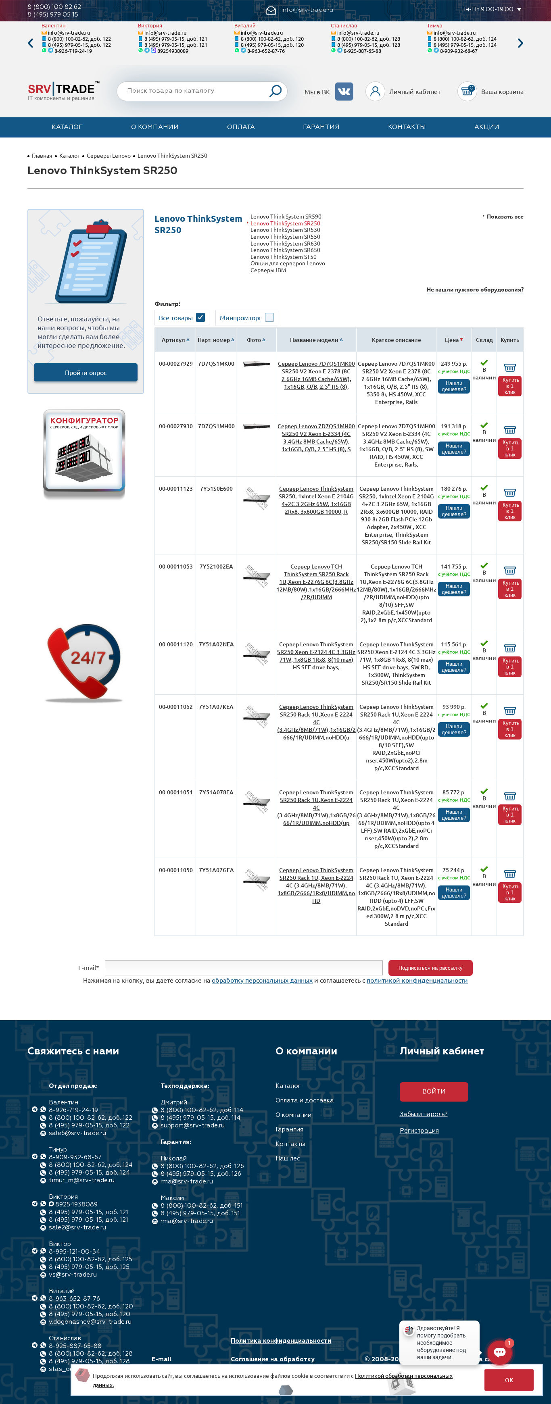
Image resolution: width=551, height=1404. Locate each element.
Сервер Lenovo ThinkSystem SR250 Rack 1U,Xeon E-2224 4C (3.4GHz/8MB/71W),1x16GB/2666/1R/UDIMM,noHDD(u (316, 722)
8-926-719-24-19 (73, 51)
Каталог (67, 127)
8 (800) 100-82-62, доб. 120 (272, 38)
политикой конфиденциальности (417, 980)
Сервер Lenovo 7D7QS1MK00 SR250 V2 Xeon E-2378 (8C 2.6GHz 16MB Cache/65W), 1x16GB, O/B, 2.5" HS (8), (316, 375)
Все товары (176, 317)
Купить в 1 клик (511, 386)
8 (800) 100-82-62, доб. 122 (79, 38)
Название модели (314, 340)
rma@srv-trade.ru (187, 1182)
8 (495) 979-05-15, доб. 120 (272, 44)
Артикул (173, 340)
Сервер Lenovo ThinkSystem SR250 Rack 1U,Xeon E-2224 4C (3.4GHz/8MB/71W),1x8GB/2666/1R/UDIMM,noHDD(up (316, 807)
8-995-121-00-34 (74, 1252)
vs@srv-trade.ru (73, 1275)
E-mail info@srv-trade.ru (180, 1363)
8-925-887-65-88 (362, 51)
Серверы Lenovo (109, 155)
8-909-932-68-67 (459, 51)
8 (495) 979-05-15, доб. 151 (200, 1213)
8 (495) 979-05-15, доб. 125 (89, 1267)
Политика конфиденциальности (281, 1341)
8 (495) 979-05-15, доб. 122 (79, 44)
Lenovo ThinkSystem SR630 (285, 243)
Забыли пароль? (424, 1114)
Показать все (505, 216)
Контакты (407, 127)
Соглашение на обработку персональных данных (273, 1363)
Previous (30, 43)
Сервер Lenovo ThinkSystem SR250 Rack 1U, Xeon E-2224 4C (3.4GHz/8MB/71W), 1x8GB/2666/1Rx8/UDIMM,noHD (316, 885)
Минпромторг (241, 317)
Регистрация (419, 1131)
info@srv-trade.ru (69, 32)
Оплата (241, 127)
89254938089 (172, 51)
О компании (155, 127)
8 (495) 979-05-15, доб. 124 (465, 44)
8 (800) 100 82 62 (54, 7)
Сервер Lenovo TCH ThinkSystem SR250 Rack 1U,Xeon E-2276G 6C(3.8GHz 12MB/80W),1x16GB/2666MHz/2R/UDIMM (316, 581)
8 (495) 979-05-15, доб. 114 (200, 1118)
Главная (42, 155)
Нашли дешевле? (454, 386)
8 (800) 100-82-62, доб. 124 (465, 38)
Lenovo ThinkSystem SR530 (285, 229)
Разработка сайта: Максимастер (474, 1363)
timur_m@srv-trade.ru (82, 1180)
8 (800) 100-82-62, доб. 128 (368, 38)
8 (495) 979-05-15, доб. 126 (201, 1174)
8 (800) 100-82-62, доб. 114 (202, 1110)
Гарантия (321, 127)
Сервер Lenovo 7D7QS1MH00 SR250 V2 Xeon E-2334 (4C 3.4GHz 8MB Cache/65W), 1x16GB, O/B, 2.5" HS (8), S (316, 437)
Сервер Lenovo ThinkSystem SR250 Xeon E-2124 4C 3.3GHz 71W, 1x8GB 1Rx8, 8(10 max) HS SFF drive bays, (316, 655)
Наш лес (288, 1159)
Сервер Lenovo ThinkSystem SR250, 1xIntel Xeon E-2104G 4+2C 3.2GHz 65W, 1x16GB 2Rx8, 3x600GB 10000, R (316, 500)
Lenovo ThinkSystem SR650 (285, 249)
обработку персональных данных (262, 980)
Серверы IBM (268, 270)
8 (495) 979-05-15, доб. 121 (175, 38)
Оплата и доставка (305, 1101)
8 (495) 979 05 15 (52, 15)
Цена (452, 340)
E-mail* (88, 967)
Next (521, 43)
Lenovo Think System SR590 (285, 216)
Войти (433, 1092)
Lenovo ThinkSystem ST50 (283, 256)
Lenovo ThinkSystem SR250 (285, 223)
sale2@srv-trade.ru (77, 1228)
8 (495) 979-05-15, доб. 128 (368, 44)
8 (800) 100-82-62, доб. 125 (90, 1259)
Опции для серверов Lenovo (287, 263)
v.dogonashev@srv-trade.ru (90, 1322)
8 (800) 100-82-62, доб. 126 (202, 1166)
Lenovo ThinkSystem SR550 (285, 236)
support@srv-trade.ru (193, 1126)
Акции (486, 127)
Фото (254, 340)
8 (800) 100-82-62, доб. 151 (202, 1206)
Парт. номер (214, 340)
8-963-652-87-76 (266, 51)
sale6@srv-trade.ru (77, 1133)
